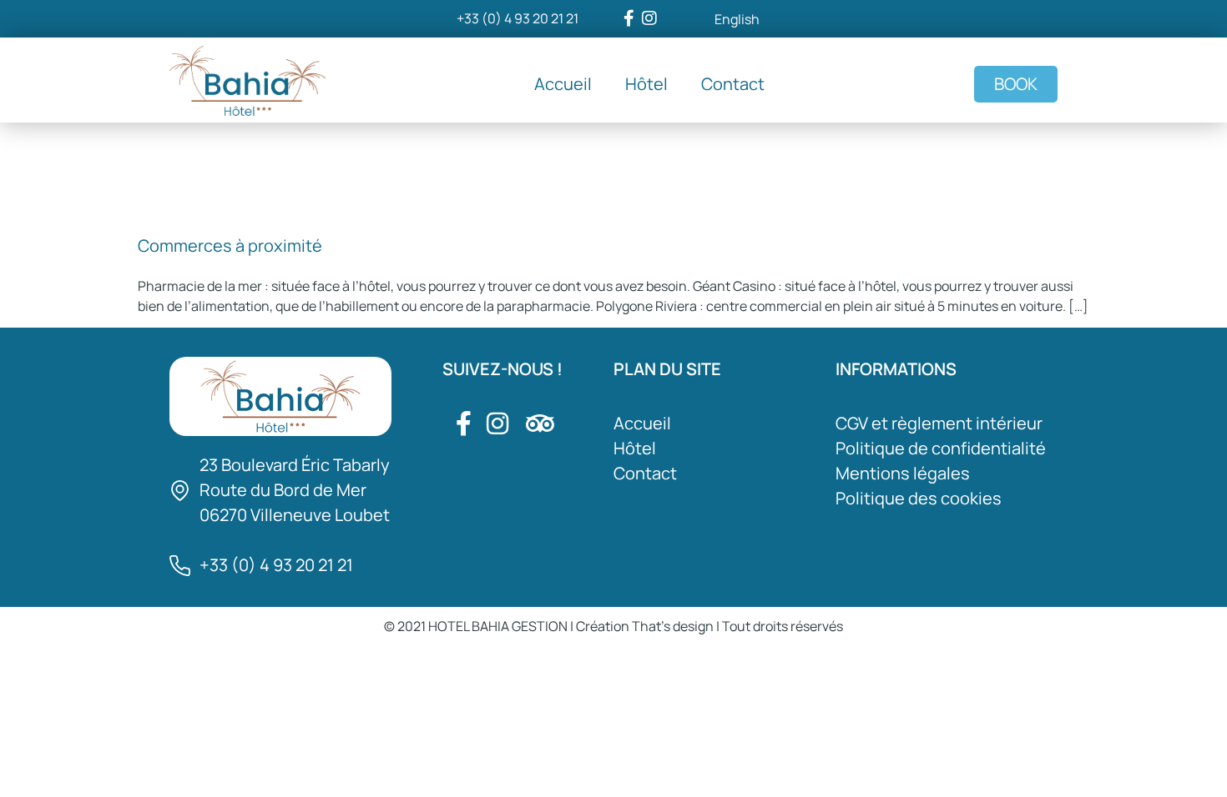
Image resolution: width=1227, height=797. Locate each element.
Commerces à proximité (230, 245)
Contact (733, 84)
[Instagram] (649, 18)
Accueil (563, 84)
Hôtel (646, 84)
